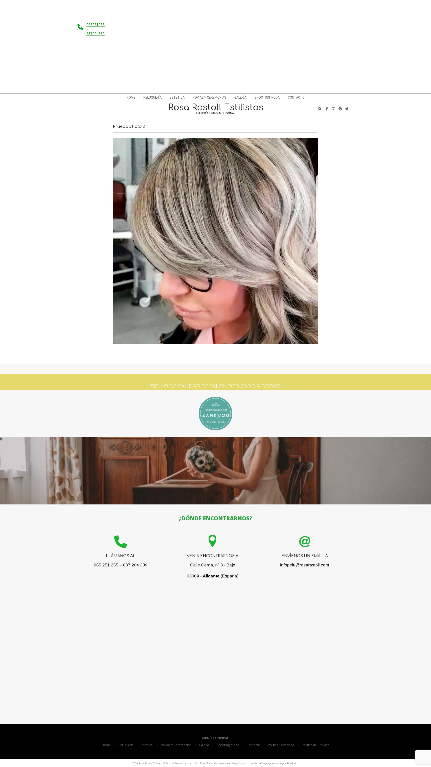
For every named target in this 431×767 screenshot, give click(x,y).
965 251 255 (106, 565)
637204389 (95, 34)
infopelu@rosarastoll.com (304, 565)
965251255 (95, 25)
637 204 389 (135, 565)
